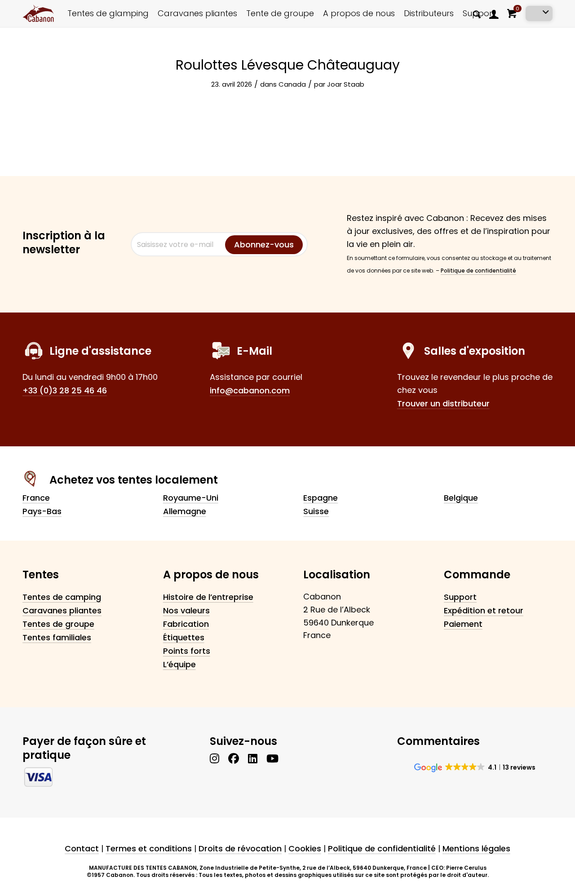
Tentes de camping (61, 597)
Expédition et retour (483, 610)
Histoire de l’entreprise (208, 597)
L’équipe (179, 664)
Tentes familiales (56, 637)
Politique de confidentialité (478, 270)
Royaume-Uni (190, 497)
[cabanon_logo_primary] (38, 13)
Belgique (461, 497)
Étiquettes (183, 637)
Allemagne (184, 511)
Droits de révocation (240, 848)
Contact (82, 848)
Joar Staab (345, 84)
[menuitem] (477, 13)
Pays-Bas (42, 511)
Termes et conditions (149, 848)
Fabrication (186, 624)
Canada (292, 84)
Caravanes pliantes (62, 610)
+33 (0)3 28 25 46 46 (64, 390)
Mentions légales (476, 848)
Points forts (186, 650)
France (36, 497)
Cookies (304, 848)
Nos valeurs (186, 610)
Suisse (316, 511)
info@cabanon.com (250, 390)
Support (460, 597)
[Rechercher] (477, 14)
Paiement (463, 624)
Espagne (320, 497)
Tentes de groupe (58, 624)
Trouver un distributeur (443, 403)
